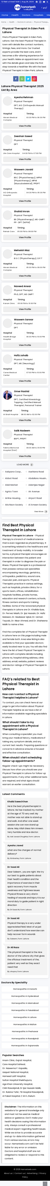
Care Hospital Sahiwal (13, 1064)
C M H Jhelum (28, 1096)
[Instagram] (40, 2)
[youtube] (44, 2)
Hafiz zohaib (21, 355)
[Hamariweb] (25, 7)
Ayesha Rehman (23, 97)
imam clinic (8, 1060)
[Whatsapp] (22, 78)
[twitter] (47, 2)
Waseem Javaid (23, 169)
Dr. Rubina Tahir (10, 1092)
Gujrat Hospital (23, 1060)
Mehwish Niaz (22, 250)
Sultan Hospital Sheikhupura (16, 1080)
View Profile (25, 126)
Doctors (26, 15)
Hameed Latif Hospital (13, 1076)
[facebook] (36, 2)
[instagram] (34, 78)
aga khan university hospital (17, 1084)
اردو (45, 8)
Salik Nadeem (22, 430)
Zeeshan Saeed (23, 136)
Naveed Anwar (22, 286)
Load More (23, 464)
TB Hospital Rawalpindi (31, 1092)
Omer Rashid (21, 391)
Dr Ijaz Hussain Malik (30, 1088)
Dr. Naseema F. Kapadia (14, 1068)
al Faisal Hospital (11, 1096)
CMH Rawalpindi (10, 1088)
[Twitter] (28, 78)
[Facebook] (16, 78)
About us (8, 1173)
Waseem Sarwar (23, 319)
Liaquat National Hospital (15, 1072)
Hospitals (38, 15)
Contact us (19, 1173)
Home (5, 15)
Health (15, 15)
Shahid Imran (22, 211)
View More (39, 511)
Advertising (32, 1173)
